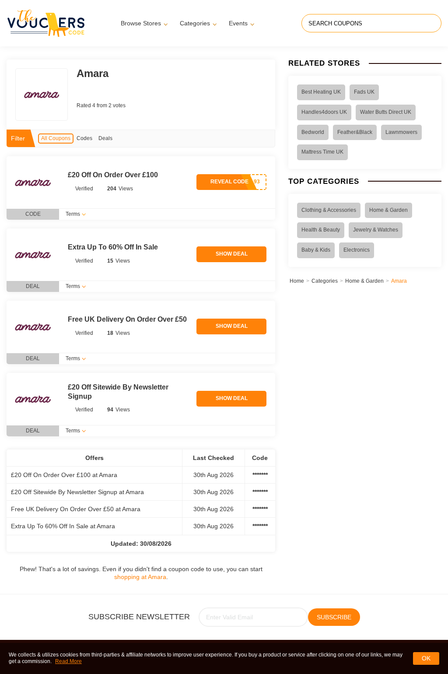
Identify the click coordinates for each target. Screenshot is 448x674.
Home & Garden (388, 210)
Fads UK (364, 92)
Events (238, 23)
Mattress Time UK (322, 152)
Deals (105, 138)
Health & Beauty (320, 230)
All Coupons (55, 138)
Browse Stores (141, 23)
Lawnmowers (401, 132)
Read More (68, 661)
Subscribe (334, 617)
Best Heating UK (321, 92)
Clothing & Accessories (328, 210)
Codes (84, 138)
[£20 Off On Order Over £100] (33, 182)
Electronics (356, 250)
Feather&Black (354, 132)
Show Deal (232, 254)
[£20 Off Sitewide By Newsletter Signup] (33, 399)
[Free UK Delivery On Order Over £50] (33, 327)
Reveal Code (229, 182)
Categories (195, 23)
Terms (73, 214)
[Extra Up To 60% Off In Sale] (33, 254)
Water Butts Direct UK (385, 112)
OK (426, 658)
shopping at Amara (140, 576)
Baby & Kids (315, 250)
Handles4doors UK (324, 112)
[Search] (433, 23)
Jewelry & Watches (375, 230)
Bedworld (312, 132)
